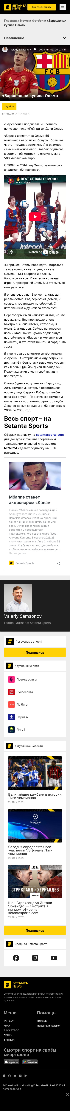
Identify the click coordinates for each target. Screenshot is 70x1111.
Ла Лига (24, 113)
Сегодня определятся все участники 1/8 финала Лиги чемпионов (30, 850)
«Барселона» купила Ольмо (30, 95)
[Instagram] (9, 1075)
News (24, 20)
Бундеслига (25, 692)
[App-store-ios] (20, 1075)
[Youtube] (15, 1075)
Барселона (9, 113)
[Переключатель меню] (63, 7)
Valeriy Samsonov (20, 49)
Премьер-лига (27, 679)
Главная (10, 20)
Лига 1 (21, 729)
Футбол (37, 20)
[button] (64, 38)
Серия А (22, 717)
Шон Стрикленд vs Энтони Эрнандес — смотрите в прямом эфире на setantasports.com (30, 908)
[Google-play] (25, 1075)
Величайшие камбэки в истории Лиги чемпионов (35, 796)
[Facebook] (4, 1075)
